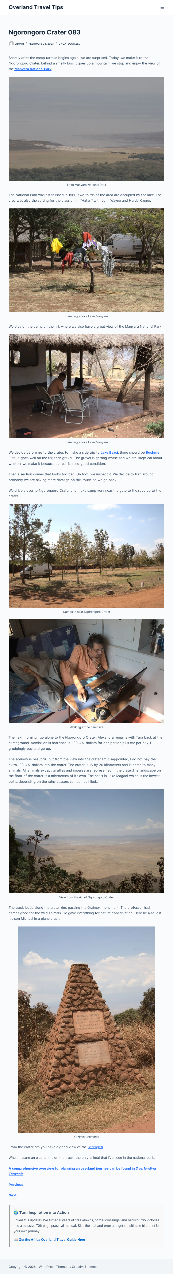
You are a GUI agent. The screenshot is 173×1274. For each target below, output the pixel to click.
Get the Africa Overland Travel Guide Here (52, 1239)
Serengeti (95, 1147)
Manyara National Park (32, 69)
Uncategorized (69, 43)
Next (12, 1195)
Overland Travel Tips (36, 7)
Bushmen (154, 452)
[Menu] (162, 7)
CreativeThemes (84, 1267)
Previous (16, 1184)
